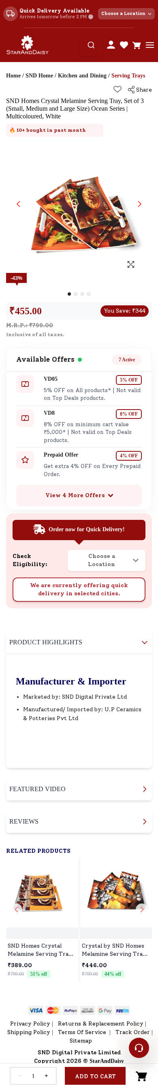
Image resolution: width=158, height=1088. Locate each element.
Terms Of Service (83, 1032)
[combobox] (91, 45)
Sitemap (81, 1040)
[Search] (91, 45)
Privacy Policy (30, 1023)
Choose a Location (123, 13)
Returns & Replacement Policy (100, 1023)
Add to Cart (95, 1076)
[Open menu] (150, 45)
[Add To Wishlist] (117, 89)
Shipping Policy (28, 1032)
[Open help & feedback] (139, 1048)
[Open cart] (137, 45)
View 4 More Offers (75, 495)
